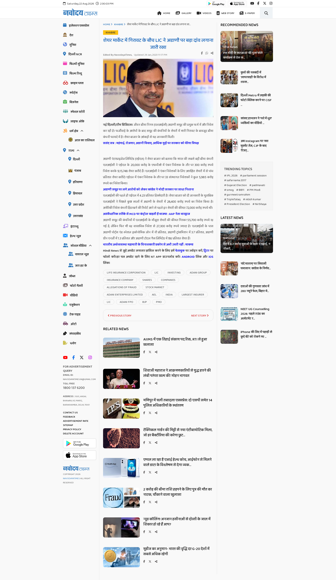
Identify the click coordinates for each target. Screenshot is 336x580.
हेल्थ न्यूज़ (75, 236)
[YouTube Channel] (66, 357)
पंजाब (77, 170)
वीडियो (74, 295)
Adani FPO (126, 302)
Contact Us (70, 413)
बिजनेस (73, 102)
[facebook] (258, 3)
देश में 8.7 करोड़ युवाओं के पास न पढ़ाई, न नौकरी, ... (246, 246)
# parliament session (253, 175)
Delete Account (73, 434)
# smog (229, 190)
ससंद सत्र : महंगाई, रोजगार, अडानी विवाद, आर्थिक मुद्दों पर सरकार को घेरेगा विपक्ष (151, 143)
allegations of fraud (121, 287)
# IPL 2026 (230, 175)
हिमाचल (77, 193)
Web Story (227, 13)
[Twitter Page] (82, 357)
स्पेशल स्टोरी (78, 111)
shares (147, 280)
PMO (159, 302)
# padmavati (257, 185)
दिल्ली (76, 159)
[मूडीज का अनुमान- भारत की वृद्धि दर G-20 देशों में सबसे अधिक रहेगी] (121, 566)
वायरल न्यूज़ (82, 254)
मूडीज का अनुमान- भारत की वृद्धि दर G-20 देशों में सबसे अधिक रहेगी (176, 551)
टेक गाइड (74, 314)
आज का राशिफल (84, 140)
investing (174, 273)
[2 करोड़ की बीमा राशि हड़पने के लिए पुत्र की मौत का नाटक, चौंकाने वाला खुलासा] (121, 506)
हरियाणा (77, 182)
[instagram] (271, 3)
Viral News (230, 47)
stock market (155, 287)
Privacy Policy (72, 429)
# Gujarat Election (235, 185)
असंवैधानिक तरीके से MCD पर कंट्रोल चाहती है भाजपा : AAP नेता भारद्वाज (147, 214)
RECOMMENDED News (239, 25)
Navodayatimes (71, 478)
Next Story (199, 316)
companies (168, 280)
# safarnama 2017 (235, 180)
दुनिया (72, 44)
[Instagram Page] (91, 357)
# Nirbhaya (259, 204)
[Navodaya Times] (80, 12)
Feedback (69, 417)
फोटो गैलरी (76, 285)
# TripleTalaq (232, 199)
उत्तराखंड (78, 216)
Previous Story (120, 316)
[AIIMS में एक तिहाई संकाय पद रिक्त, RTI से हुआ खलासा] (121, 356)
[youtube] (252, 3)
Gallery (186, 13)
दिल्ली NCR (75, 54)
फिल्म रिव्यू (75, 73)
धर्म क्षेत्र (73, 131)
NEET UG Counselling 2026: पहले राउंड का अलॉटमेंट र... (255, 314)
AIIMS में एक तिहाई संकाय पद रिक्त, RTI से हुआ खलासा (175, 342)
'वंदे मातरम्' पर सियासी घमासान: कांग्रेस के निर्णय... (256, 266)
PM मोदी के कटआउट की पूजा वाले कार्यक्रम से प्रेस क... (242, 55)
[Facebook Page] (74, 357)
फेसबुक (180, 250)
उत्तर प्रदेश (78, 204)
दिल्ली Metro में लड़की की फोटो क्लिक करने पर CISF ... (256, 100)
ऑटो (73, 324)
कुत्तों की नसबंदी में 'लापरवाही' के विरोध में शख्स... (253, 77)
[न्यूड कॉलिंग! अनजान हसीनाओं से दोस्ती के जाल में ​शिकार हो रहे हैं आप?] (121, 536)
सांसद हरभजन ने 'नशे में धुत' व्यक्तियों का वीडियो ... (256, 121)
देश (71, 35)
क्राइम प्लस (77, 83)
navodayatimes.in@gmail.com (79, 379)
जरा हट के (81, 265)
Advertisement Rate (75, 421)
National (229, 238)
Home (166, 13)
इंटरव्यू (74, 226)
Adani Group (198, 273)
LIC (156, 273)
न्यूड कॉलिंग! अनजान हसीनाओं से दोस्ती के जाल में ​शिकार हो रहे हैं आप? (177, 521)
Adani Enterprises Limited (125, 295)
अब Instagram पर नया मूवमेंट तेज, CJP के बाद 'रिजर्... (254, 146)
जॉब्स (72, 276)
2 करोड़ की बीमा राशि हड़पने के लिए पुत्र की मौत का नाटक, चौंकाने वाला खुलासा (177, 492)
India (169, 295)
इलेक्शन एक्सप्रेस (79, 25)
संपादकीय (75, 333)
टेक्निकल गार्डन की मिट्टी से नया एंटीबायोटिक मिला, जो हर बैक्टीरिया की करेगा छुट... (177, 432)
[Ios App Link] (237, 5)
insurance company (120, 280)
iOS (210, 256)
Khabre (118, 24)
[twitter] (264, 3)
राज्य (71, 150)
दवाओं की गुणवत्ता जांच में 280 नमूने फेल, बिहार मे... (255, 289)
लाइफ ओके (77, 121)
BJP (144, 302)
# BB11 (240, 190)
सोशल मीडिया (78, 245)
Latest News (231, 218)
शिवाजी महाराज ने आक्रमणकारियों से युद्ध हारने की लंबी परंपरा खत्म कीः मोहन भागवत (177, 373)
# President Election (237, 204)
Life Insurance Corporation (126, 273)
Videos (206, 13)
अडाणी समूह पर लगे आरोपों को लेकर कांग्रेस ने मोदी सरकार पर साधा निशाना (148, 189)
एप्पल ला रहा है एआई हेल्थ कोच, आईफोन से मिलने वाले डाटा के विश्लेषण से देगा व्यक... (177, 462)
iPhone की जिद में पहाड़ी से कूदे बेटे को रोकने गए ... (256, 334)
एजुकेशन (74, 305)
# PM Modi (253, 190)
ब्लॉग (73, 343)
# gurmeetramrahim (237, 194)
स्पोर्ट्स (73, 92)
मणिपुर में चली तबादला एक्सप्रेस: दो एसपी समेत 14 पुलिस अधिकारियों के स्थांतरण (177, 402)
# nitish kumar (252, 199)
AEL (154, 295)
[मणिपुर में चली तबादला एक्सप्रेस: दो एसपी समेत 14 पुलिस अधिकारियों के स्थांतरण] (121, 417)
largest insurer (193, 295)
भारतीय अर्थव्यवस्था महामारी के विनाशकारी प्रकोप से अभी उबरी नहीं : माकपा (148, 244)
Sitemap (68, 425)
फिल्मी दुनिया (76, 64)
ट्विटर (206, 250)
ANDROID (188, 256)
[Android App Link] (216, 5)
